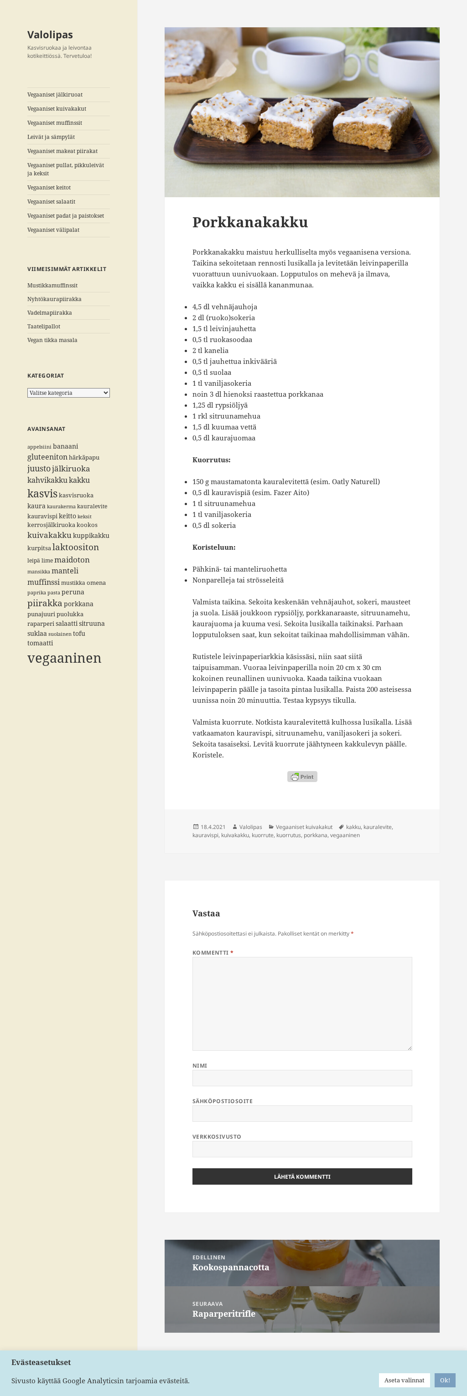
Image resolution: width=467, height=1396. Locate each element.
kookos (87, 525)
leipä (33, 560)
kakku (79, 480)
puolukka (70, 614)
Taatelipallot (43, 326)
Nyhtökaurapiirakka (54, 299)
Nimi (200, 1065)
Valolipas (50, 34)
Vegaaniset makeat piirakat (62, 151)
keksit (85, 516)
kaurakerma (61, 506)
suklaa (37, 633)
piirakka (44, 603)
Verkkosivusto (217, 1136)
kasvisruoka (76, 495)
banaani (65, 446)
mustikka (73, 582)
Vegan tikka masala (52, 340)
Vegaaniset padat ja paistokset (65, 216)
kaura (36, 505)
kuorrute (263, 835)
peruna (73, 592)
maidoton (72, 559)
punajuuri (41, 614)
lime (47, 560)
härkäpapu (84, 457)
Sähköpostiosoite (222, 1101)
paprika (36, 592)
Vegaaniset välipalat (53, 230)
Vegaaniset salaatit (51, 201)
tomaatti (40, 643)
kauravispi (42, 516)
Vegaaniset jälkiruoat (55, 94)
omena (96, 582)
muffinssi (43, 582)
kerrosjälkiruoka (51, 525)
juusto (39, 468)
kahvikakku (47, 480)
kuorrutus (288, 835)
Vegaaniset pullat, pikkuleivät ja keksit (65, 169)
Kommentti (213, 952)
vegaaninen (64, 658)
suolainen (60, 634)
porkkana (78, 603)
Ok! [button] (445, 1380)
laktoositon (75, 547)
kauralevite (92, 506)
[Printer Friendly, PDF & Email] (302, 776)
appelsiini (39, 447)
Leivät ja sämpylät (51, 137)
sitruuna (92, 623)
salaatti (67, 623)
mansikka (38, 571)
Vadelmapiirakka (49, 313)
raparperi (40, 623)
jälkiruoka (71, 468)
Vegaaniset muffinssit (54, 123)
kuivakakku (49, 535)
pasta (53, 592)
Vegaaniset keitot (49, 187)
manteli (65, 571)
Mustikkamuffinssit (52, 285)
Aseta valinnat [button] (404, 1380)
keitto (67, 515)
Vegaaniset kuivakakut (56, 108)
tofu (79, 633)
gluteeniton (47, 457)
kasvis (42, 493)
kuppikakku (91, 535)
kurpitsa (39, 548)
